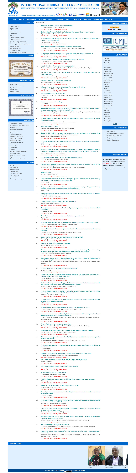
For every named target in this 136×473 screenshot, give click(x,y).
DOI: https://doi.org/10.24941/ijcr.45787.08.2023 (54, 138)
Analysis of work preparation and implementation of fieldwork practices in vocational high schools (69, 222)
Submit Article (77, 19)
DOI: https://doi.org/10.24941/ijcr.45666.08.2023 (54, 413)
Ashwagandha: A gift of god (49, 126)
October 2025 (108, 78)
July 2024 (106, 110)
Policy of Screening (15, 91)
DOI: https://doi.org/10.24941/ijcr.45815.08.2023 (54, 63)
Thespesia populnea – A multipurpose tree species (56, 80)
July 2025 (106, 84)
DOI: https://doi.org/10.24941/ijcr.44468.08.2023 (54, 219)
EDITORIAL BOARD (31, 19)
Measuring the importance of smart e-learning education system (60, 385)
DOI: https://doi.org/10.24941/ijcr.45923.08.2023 (54, 213)
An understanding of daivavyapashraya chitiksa (55, 424)
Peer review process (15, 48)
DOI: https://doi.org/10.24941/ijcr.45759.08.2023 (54, 370)
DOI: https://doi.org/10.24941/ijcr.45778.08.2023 (54, 50)
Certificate (87, 19)
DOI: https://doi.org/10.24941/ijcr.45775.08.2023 (54, 350)
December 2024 (108, 99)
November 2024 (108, 101)
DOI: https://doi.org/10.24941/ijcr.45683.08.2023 (54, 397)
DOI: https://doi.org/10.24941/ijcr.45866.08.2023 (54, 146)
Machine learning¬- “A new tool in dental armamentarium (57, 66)
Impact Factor (13, 89)
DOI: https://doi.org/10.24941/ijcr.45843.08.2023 (54, 84)
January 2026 (107, 71)
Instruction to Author (15, 32)
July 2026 (106, 58)
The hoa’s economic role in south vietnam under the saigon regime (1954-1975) (64, 359)
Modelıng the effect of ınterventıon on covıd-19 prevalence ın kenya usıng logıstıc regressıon (68, 379)
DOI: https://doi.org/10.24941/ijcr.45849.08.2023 (54, 288)
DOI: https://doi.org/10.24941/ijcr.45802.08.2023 (54, 321)
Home (14, 19)
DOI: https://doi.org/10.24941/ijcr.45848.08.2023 (54, 91)
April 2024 (107, 116)
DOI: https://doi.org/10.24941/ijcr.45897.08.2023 (54, 105)
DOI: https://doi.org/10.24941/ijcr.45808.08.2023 (54, 130)
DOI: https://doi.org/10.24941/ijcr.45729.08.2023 (54, 376)
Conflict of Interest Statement (18, 41)
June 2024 (107, 112)
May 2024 (106, 114)
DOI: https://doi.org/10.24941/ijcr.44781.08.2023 (54, 35)
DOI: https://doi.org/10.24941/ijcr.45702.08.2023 (54, 389)
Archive (68, 19)
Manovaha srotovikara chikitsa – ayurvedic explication (57, 25)
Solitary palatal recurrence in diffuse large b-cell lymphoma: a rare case (62, 237)
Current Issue (59, 19)
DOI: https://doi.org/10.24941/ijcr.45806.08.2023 (54, 241)
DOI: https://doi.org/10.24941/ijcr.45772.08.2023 (54, 357)
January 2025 (107, 97)
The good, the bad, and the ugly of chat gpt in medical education (59, 366)
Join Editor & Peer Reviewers (17, 86)
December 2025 (108, 73)
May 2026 (106, 63)
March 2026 (107, 67)
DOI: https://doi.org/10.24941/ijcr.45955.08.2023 (54, 205)
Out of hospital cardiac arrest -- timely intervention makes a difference (61, 157)
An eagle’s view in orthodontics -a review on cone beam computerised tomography (65, 307)
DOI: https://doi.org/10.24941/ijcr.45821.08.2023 (54, 311)
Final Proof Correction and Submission (20, 44)
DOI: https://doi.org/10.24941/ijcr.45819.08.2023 (54, 304)
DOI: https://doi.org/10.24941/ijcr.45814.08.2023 (54, 57)
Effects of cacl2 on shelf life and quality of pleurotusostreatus (59, 268)
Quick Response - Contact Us (18, 52)
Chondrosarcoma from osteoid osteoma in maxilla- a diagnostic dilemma (62, 59)
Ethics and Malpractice (16, 39)
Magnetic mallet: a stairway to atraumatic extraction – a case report (61, 46)
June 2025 (107, 86)
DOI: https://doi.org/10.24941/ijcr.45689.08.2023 (54, 226)
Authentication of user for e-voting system (53, 372)
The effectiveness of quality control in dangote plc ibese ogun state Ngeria (62, 216)
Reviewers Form (98, 19)
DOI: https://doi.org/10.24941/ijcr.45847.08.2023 (54, 255)
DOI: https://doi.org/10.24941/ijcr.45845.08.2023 (54, 115)
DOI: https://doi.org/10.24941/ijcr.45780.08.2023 (54, 44)
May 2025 (106, 88)
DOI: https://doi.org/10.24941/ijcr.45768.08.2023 (54, 363)
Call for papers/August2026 (17, 37)
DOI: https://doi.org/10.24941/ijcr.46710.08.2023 (54, 272)
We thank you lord (46, 172)
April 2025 (107, 91)
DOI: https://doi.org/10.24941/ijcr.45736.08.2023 (54, 161)
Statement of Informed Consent (18, 43)
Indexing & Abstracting (16, 26)
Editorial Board (14, 28)
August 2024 (107, 108)
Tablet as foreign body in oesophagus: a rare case (55, 243)
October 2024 (108, 103)
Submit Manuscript (15, 30)
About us (21, 19)
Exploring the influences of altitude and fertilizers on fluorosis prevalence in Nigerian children (68, 32)
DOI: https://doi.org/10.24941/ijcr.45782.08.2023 (54, 334)
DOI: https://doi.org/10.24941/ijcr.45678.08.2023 (54, 405)
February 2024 (108, 121)
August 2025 (107, 82)
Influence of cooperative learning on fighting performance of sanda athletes (63, 87)
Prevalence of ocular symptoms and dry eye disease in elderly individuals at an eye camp (67, 53)
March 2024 (107, 118)
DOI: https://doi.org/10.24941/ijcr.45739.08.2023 (54, 184)
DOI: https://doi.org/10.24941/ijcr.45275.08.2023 (54, 438)
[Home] (54, 16)
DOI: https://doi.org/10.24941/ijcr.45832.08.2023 (54, 176)
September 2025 (108, 80)
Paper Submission (15, 88)
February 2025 (108, 95)
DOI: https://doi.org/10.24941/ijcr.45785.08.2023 (54, 328)
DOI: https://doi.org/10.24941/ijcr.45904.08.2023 (54, 265)
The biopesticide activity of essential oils (53, 93)
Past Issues (13, 35)
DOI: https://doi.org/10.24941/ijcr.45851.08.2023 (54, 99)
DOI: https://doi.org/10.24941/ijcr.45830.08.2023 (54, 78)
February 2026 (108, 69)
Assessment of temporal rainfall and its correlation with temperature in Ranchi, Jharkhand (67, 330)
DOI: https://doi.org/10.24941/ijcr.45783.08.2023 (54, 234)
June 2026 (107, 60)
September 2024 (108, 106)
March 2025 (107, 93)
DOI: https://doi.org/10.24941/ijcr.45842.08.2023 (54, 247)
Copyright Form (14, 84)
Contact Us (108, 19)
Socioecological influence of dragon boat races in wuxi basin (58, 201)
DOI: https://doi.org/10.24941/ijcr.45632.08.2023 (54, 428)
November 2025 (108, 75)
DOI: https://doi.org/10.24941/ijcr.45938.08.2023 (54, 198)
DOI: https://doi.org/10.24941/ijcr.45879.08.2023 (54, 124)
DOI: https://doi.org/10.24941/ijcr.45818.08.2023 (54, 29)
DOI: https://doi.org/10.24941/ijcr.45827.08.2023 (54, 69)
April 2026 (107, 65)
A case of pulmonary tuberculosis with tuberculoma (56, 324)
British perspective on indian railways (52, 102)
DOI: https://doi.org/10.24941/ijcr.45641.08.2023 (54, 296)
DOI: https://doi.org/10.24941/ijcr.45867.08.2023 (54, 280)
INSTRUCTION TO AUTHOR (45, 19)
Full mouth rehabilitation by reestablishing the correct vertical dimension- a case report (66, 353)
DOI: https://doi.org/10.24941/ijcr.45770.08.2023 (54, 169)
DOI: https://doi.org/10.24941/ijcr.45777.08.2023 (54, 342)
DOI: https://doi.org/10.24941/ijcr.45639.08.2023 (54, 422)
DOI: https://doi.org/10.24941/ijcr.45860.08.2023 (54, 155)
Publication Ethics (14, 46)
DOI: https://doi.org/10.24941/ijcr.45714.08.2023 (54, 382)
